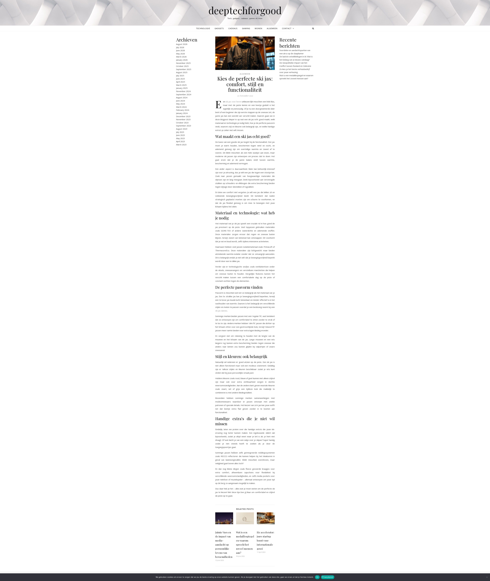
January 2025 (182, 88)
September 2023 (183, 125)
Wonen (258, 28)
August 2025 (181, 72)
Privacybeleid (327, 577)
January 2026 (182, 60)
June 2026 (180, 50)
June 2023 (180, 135)
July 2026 (180, 47)
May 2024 (180, 103)
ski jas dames (221, 310)
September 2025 (183, 69)
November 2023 (183, 119)
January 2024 (182, 113)
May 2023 (180, 138)
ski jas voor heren (233, 101)
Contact (286, 28)
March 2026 (181, 56)
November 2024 (183, 91)
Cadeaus (232, 28)
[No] (487, 577)
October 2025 (182, 66)
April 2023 (180, 141)
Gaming (246, 28)
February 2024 (182, 110)
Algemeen (272, 28)
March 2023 (181, 144)
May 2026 (180, 53)
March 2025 (181, 85)
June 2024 (180, 100)
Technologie (203, 28)
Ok (317, 577)
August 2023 (181, 129)
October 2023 (182, 122)
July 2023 (180, 132)
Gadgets (219, 28)
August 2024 (181, 97)
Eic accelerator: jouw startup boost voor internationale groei (265, 540)
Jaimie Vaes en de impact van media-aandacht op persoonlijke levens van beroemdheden (223, 544)
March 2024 (181, 107)
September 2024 (183, 94)
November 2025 (183, 63)
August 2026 (181, 44)
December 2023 (183, 116)
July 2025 (180, 75)
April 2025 (180, 82)
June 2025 (180, 78)
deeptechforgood (245, 10)
